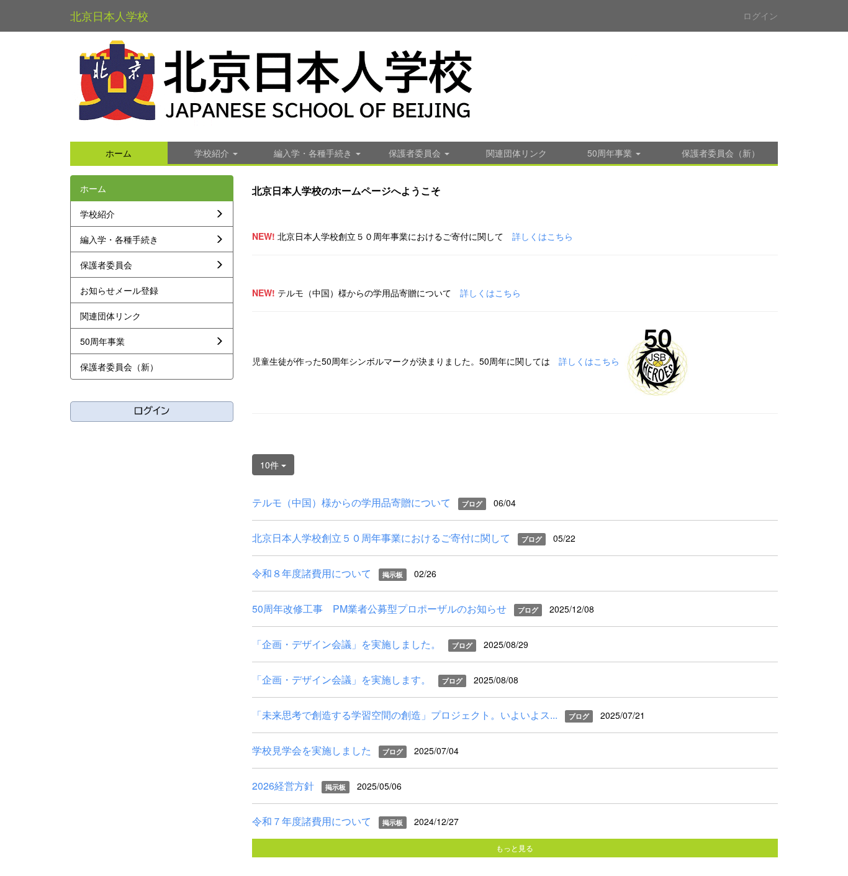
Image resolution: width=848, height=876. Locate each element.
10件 (270, 465)
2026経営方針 (283, 785)
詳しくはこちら (542, 236)
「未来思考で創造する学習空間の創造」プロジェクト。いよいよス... (404, 715)
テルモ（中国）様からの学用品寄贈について (351, 502)
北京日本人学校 (109, 15)
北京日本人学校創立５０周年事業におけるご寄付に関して (381, 538)
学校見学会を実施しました (311, 750)
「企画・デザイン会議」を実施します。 (341, 679)
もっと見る (514, 847)
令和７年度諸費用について (311, 821)
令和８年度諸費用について (311, 573)
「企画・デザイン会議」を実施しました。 (346, 644)
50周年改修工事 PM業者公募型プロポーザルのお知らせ (379, 608)
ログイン (760, 15)
